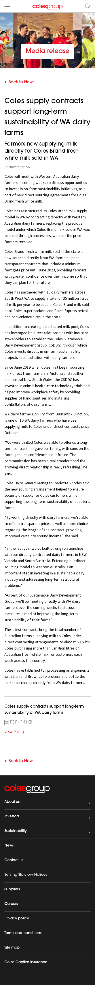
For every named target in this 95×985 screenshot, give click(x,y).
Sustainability (15, 831)
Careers (11, 904)
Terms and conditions (23, 933)
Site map (12, 947)
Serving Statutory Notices (25, 875)
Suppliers (12, 889)
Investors (11, 816)
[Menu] (7, 6)
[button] (88, 6)
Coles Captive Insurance (25, 962)
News (9, 845)
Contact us (13, 860)
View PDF (18, 731)
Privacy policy (16, 918)
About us (12, 802)
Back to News (21, 82)
